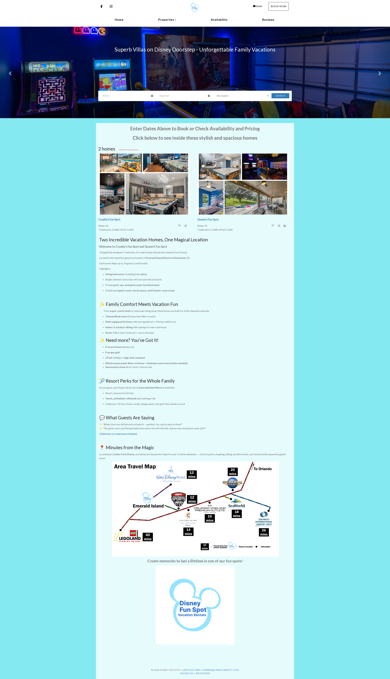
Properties (166, 19)
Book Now (278, 6)
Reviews (268, 19)
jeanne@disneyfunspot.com (220, 670)
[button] (10, 72)
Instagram (203, 673)
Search (280, 95)
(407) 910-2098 (191, 670)
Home (119, 19)
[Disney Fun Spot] (195, 7)
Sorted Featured (128, 150)
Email (259, 6)
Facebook (186, 673)
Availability (219, 19)
